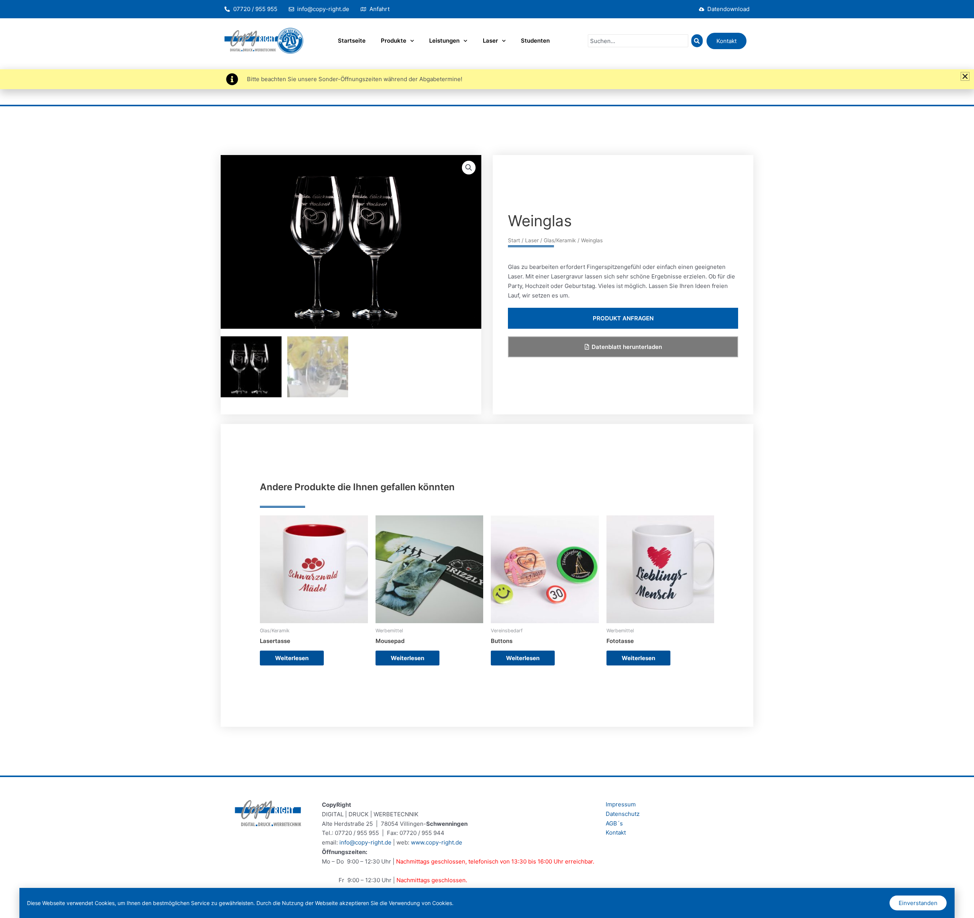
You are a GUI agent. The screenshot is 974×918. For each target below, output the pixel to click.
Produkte (393, 40)
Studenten (535, 40)
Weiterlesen (292, 658)
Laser (490, 40)
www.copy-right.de (436, 842)
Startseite (352, 40)
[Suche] (697, 40)
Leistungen (444, 40)
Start (514, 240)
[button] (469, 167)
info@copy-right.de (365, 842)
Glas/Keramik (560, 240)
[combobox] (638, 40)
